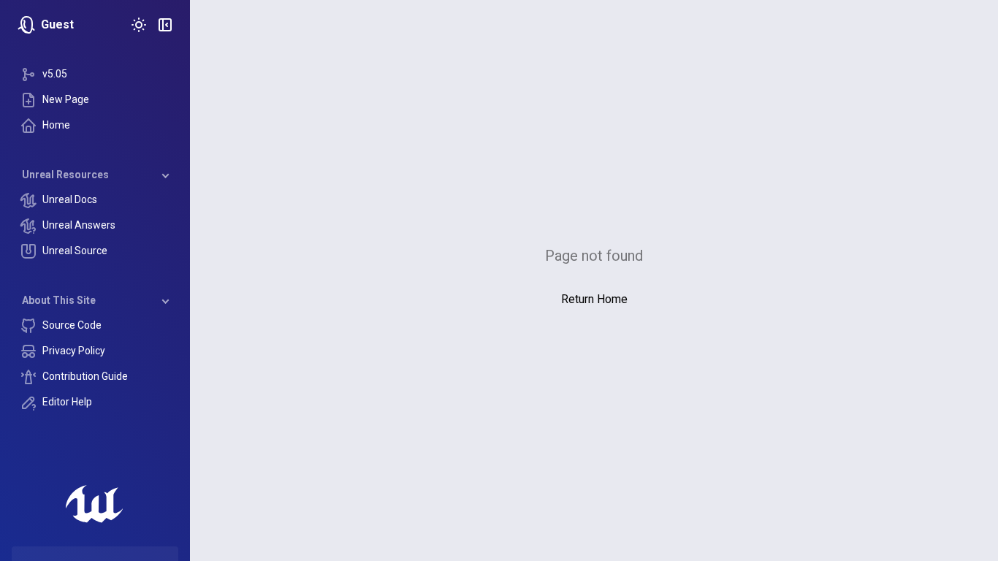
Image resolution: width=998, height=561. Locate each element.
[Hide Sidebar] (165, 25)
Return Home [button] (594, 299)
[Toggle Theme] (139, 25)
